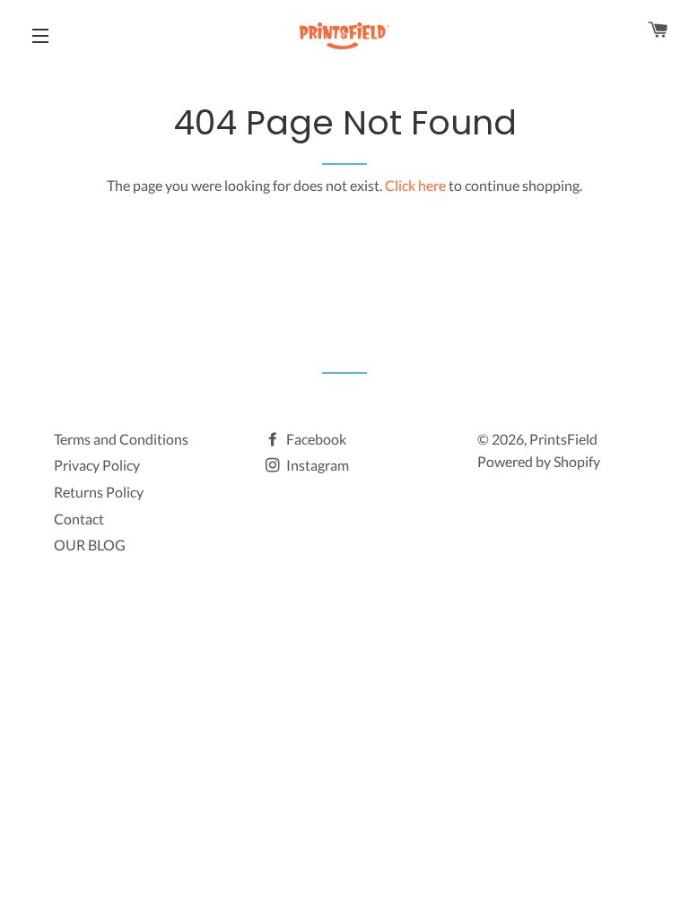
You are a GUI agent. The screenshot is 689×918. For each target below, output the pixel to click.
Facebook (314, 438)
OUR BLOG (90, 544)
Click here (415, 185)
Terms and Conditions (121, 438)
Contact (79, 518)
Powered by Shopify (538, 461)
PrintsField (563, 438)
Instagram (316, 464)
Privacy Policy (97, 464)
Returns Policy (99, 491)
